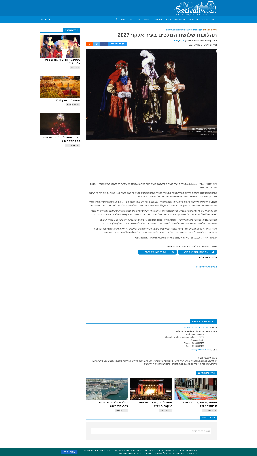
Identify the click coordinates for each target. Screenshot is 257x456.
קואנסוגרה (75, 105)
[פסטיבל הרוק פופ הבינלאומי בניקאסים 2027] (151, 389)
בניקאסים (168, 410)
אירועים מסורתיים (210, 30)
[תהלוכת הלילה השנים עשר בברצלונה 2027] (107, 389)
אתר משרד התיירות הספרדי (196, 327)
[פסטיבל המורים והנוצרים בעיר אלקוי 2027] (60, 46)
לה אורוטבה (212, 410)
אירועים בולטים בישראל (198, 19)
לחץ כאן (158, 453)
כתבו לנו (147, 19)
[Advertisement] (89, 7)
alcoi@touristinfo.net (200, 349)
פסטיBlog (158, 19)
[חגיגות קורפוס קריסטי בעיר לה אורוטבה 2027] (195, 389)
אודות (138, 19)
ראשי (213, 19)
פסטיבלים (188, 30)
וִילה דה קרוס (75, 145)
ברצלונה (124, 410)
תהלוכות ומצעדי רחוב (174, 30)
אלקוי (77, 68)
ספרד (72, 68)
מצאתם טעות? (206, 267)
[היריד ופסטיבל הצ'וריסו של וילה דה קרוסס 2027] (60, 124)
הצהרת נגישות (126, 19)
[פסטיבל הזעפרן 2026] (60, 87)
